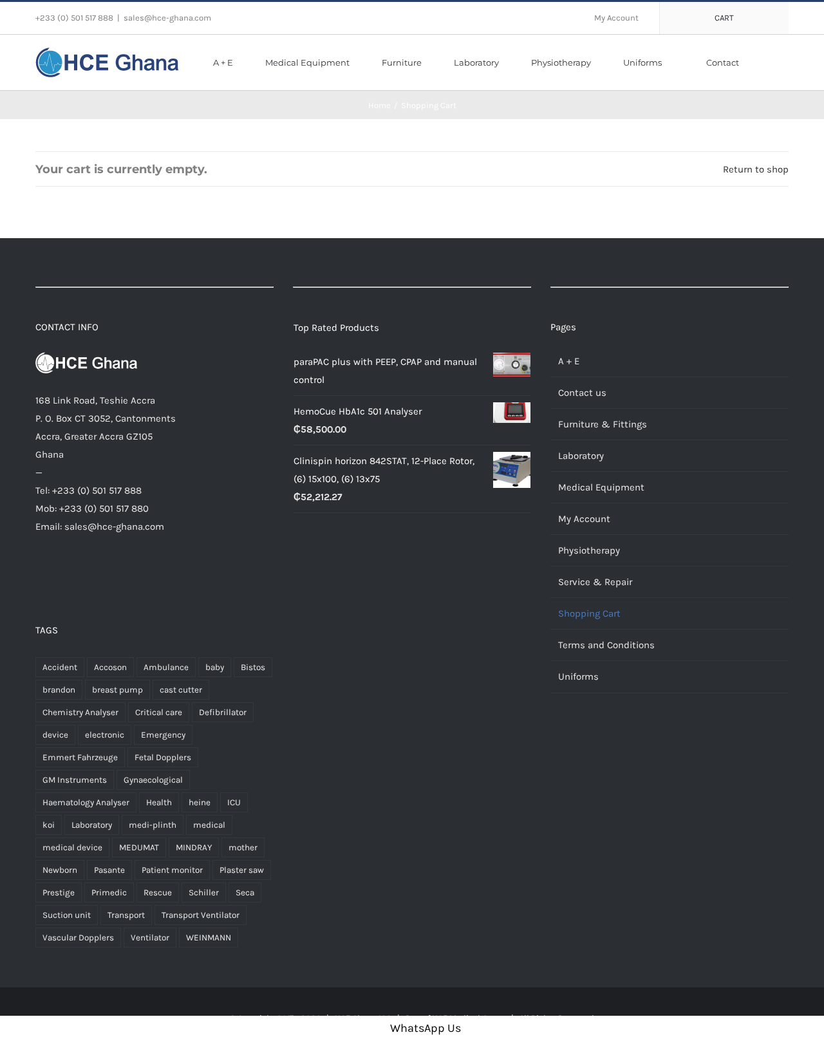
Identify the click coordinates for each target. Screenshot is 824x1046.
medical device (72, 847)
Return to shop (756, 169)
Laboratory (91, 825)
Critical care (158, 712)
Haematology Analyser (85, 802)
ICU (234, 802)
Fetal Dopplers (163, 757)
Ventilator (150, 937)
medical (209, 825)
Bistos (253, 667)
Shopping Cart (589, 613)
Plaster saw (242, 870)
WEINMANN (208, 937)
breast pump (117, 690)
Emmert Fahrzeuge (80, 757)
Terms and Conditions (606, 645)
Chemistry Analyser (80, 712)
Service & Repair (595, 582)
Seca (245, 892)
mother (243, 847)
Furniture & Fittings (602, 424)
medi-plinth (152, 825)
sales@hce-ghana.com (167, 18)
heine (200, 802)
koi (48, 825)
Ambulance (166, 667)
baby (214, 667)
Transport (126, 915)
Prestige (58, 892)
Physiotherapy (589, 550)
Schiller (204, 892)
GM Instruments (74, 780)
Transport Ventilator (200, 915)
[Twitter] (59, 576)
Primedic (109, 892)
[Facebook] (40, 576)
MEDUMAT (139, 847)
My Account (584, 519)
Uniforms (578, 676)
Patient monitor (172, 870)
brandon (58, 690)
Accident (59, 667)
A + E (568, 361)
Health (159, 802)
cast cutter (181, 690)
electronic (104, 735)
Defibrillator (223, 712)
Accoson (110, 667)
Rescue (158, 892)
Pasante (109, 870)
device (55, 735)
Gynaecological (153, 780)
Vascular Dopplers (78, 937)
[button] (770, 62)
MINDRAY (194, 847)
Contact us (582, 392)
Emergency (163, 735)
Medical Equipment (601, 487)
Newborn (59, 870)
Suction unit (66, 915)
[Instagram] (79, 576)
